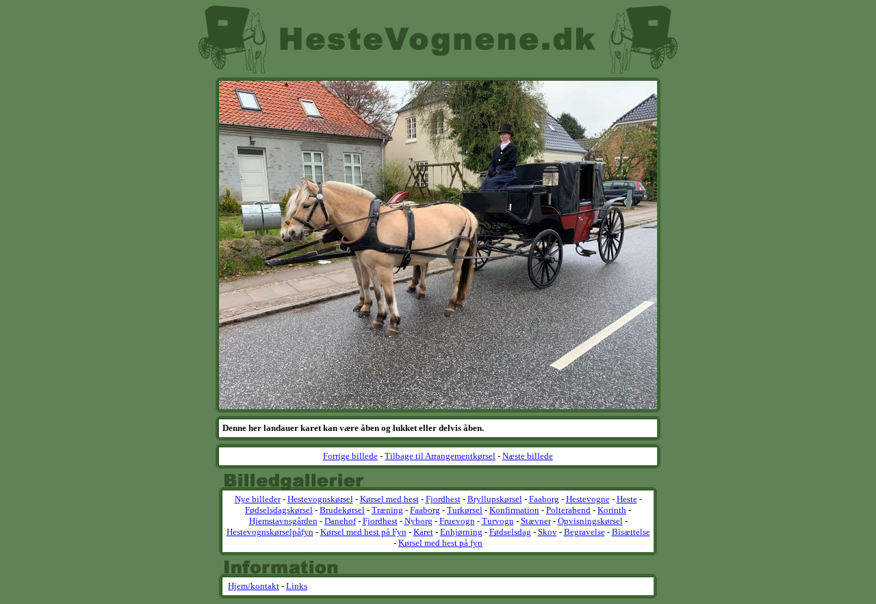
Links (296, 586)
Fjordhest (443, 499)
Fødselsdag (510, 532)
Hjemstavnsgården (283, 521)
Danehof (340, 521)
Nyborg (418, 521)
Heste (627, 499)
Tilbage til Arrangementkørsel (440, 456)
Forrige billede (350, 456)
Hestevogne (588, 499)
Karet (423, 532)
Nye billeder (258, 499)
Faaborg (544, 499)
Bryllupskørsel (494, 499)
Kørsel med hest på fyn (440, 543)
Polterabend (568, 510)
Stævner (536, 521)
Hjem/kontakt (253, 586)
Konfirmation (514, 510)
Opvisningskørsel (590, 521)
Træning (387, 510)
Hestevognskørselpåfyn (270, 532)
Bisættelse (631, 532)
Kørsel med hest (389, 499)
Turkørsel (464, 510)
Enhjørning (461, 532)
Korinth (611, 510)
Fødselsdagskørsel (279, 510)
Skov (547, 532)
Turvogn (498, 521)
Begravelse (584, 532)
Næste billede (527, 456)
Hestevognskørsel (320, 499)
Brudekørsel (342, 510)
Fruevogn (457, 521)
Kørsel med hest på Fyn (363, 532)
